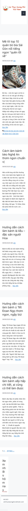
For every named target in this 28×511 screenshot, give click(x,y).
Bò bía (6, 131)
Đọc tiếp (5, 127)
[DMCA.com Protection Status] (4, 510)
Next (11, 451)
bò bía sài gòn (14, 131)
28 (8, 451)
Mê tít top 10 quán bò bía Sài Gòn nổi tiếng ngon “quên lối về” (12, 49)
